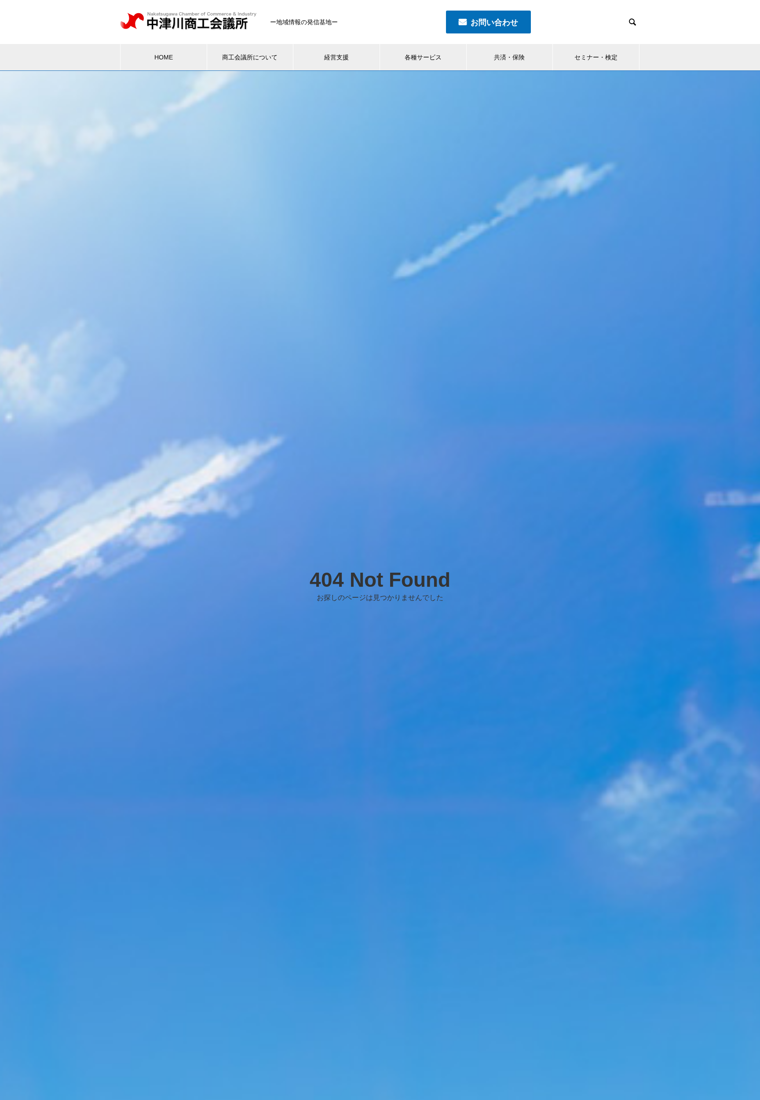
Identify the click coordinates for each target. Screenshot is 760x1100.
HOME (163, 57)
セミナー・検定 (596, 57)
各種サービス (423, 57)
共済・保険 (509, 57)
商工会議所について (250, 57)
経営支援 (336, 57)
